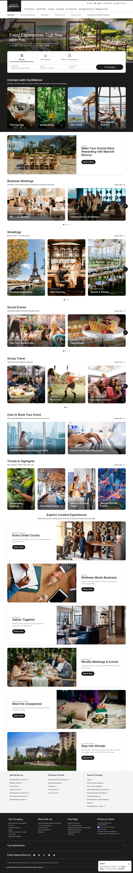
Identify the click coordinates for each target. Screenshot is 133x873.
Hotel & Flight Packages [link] (95, 783)
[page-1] (63, 224)
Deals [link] (89, 779)
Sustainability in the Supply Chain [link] (108, 833)
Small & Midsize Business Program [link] (49, 823)
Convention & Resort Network (98, 15)
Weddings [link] (51, 786)
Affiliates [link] (41, 832)
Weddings (45, 15)
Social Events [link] (52, 789)
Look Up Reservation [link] (74, 825)
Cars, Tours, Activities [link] (94, 786)
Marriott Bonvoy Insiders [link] (18, 799)
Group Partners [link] (43, 827)
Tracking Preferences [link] (104, 823)
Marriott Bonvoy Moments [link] (18, 796)
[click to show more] (125, 206)
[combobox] (23, 67)
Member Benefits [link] (15, 783)
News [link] (10, 830)
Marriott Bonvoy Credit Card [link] (19, 793)
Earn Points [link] (13, 786)
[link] (106, 827)
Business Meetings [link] (54, 783)
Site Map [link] (71, 834)
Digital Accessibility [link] (15, 836)
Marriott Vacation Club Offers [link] (96, 793)
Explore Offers (88, 162)
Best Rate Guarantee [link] (75, 830)
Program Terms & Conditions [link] (106, 831)
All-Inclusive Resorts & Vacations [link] (97, 789)
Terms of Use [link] (101, 829)
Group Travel (76, 15)
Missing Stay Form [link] (74, 832)
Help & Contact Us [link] (74, 823)
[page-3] (66, 224)
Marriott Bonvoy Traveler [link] (95, 806)
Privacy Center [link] (102, 825)
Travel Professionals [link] (44, 825)
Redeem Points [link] (15, 789)
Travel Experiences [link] (93, 796)
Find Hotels (110, 67)
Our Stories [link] (12, 834)
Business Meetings (28, 15)
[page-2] (65, 299)
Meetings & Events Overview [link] (57, 779)
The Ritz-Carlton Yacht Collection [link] (97, 799)
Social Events (60, 15)
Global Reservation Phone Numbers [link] (79, 827)
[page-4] (68, 299)
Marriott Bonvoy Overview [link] (18, 779)
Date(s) (42, 66)
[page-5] (69, 224)
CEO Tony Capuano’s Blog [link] (17, 832)
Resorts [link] (89, 803)
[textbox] (52, 67)
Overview (10, 15)
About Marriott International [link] (17, 823)
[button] (98, 3)
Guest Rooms (73, 66)
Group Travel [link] (52, 793)
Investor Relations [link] (14, 827)
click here (121, 868)
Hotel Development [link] (44, 830)
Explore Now (119, 185)
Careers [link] (11, 825)
